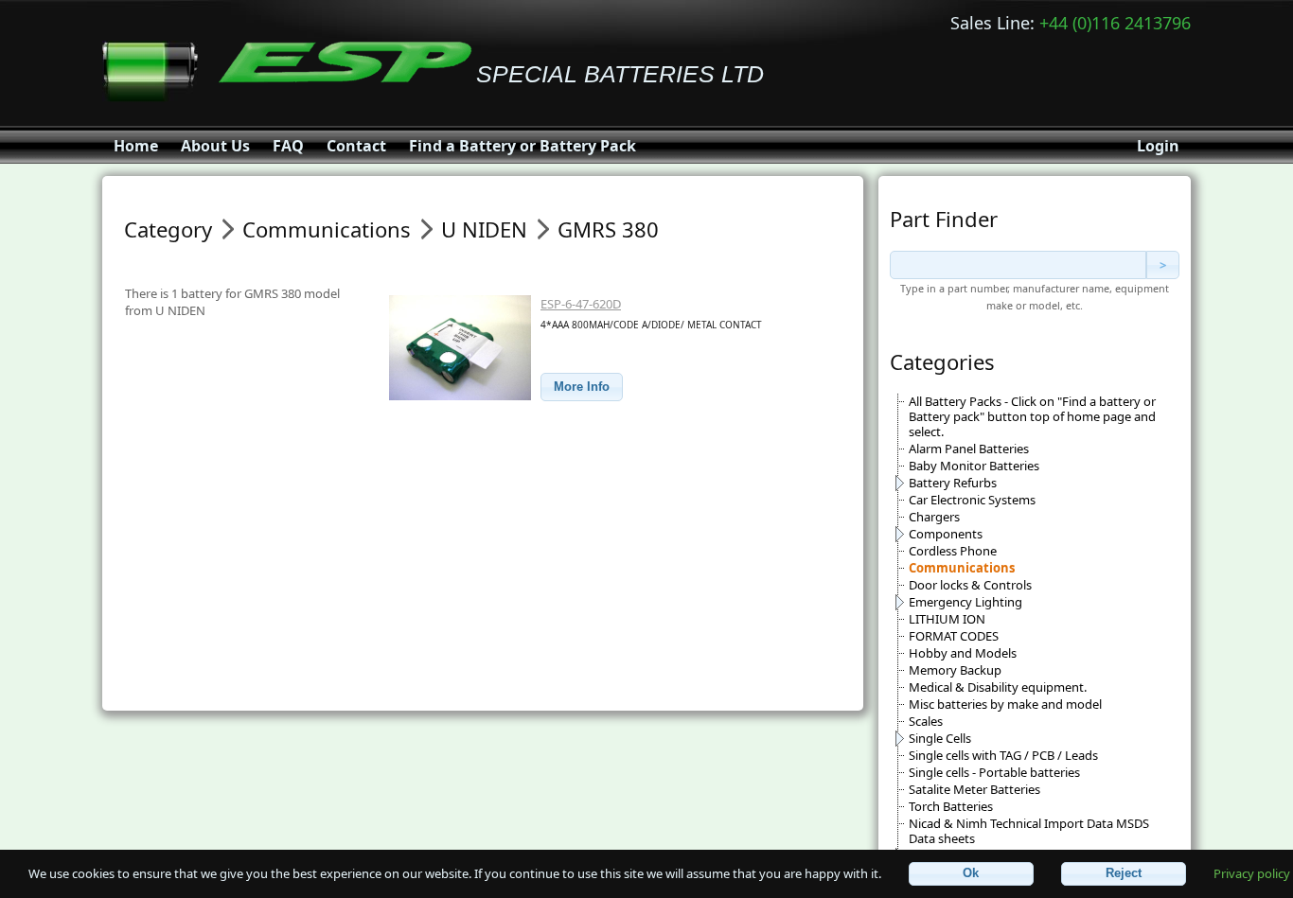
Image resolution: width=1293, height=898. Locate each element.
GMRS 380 (608, 229)
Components (946, 533)
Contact (356, 145)
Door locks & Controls (970, 584)
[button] (581, 387)
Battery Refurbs (953, 482)
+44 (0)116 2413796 (1115, 22)
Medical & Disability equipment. (998, 687)
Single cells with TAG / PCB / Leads (1003, 755)
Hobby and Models (963, 652)
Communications (962, 567)
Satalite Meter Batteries (974, 789)
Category (168, 229)
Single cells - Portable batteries (994, 772)
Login (1158, 145)
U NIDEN (484, 229)
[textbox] (1018, 264)
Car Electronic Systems (972, 499)
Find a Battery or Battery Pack (522, 145)
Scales (926, 721)
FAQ (288, 145)
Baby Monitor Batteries (974, 465)
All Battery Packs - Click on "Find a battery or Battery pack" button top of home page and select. (1032, 416)
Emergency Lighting (965, 601)
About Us (215, 145)
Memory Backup (955, 669)
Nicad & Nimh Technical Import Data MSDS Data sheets (1029, 831)
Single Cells (940, 738)
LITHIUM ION (947, 618)
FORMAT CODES (954, 635)
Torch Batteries (951, 806)
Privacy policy (1251, 872)
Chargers (934, 516)
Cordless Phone (953, 550)
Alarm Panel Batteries (969, 448)
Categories (942, 361)
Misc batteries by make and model (1005, 704)
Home (136, 145)
